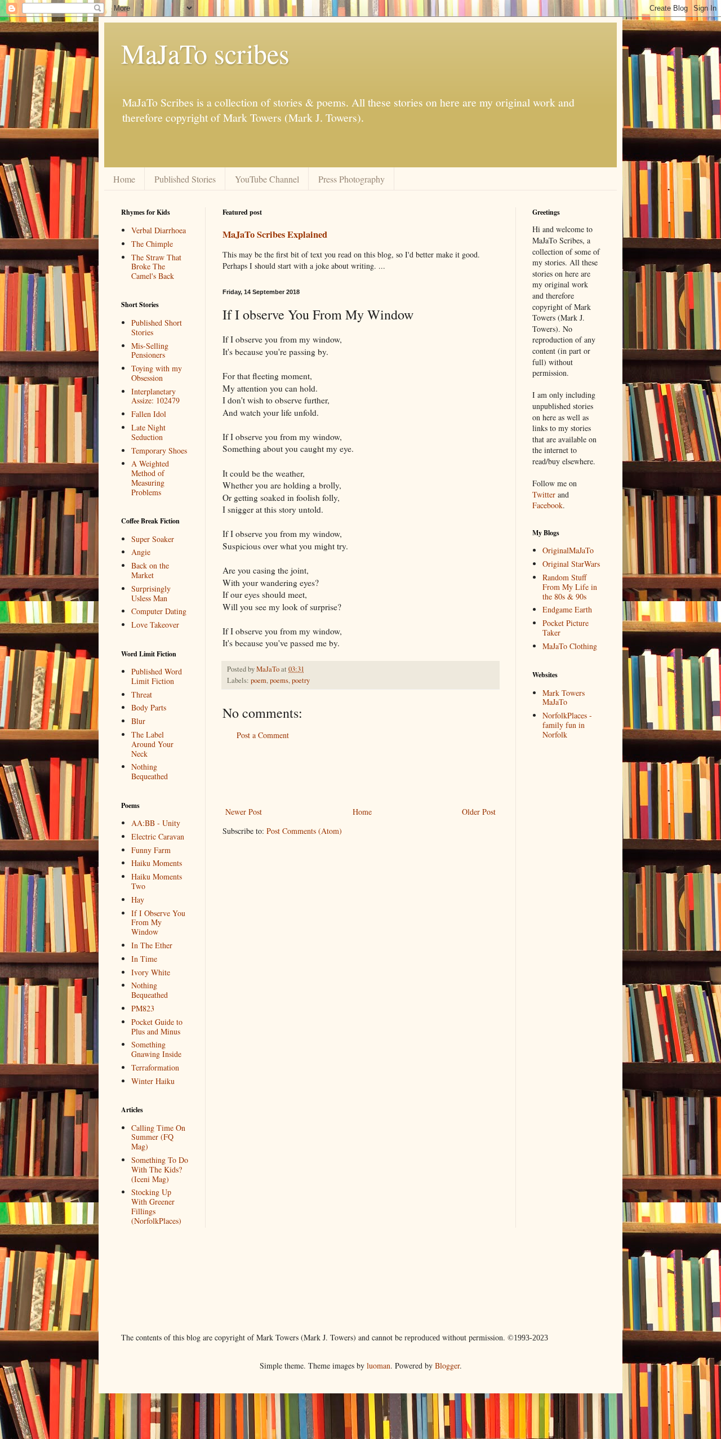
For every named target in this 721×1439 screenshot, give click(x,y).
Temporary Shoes (159, 450)
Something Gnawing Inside (156, 1049)
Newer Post (243, 811)
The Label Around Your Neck (152, 744)
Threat (141, 694)
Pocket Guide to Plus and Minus (157, 1026)
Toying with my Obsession (156, 373)
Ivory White (150, 972)
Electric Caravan (157, 836)
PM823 (142, 1008)
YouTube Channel (267, 179)
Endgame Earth (567, 609)
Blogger (447, 1365)
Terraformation (155, 1067)
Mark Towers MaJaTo (563, 697)
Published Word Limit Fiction (156, 676)
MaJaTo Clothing (569, 646)
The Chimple (152, 243)
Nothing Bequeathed (149, 771)
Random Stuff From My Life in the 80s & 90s (569, 587)
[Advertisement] (326, 161)
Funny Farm (151, 850)
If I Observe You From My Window (158, 923)
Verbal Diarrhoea (158, 230)
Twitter (543, 494)
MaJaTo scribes (205, 53)
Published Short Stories (156, 327)
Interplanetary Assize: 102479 (155, 396)
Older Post (479, 811)
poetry (301, 680)
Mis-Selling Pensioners (149, 350)
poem (258, 680)
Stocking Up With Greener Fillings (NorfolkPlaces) (156, 1206)
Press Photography (351, 179)
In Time (144, 958)
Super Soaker (152, 539)
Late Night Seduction (148, 432)
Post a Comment (263, 735)
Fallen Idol (148, 413)
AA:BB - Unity (155, 823)
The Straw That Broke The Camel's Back (156, 267)
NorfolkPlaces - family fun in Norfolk (567, 725)
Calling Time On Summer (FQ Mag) (158, 1137)
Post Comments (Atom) (304, 830)
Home (124, 179)
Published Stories (185, 179)
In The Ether (151, 945)
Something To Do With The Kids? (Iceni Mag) (159, 1169)
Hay (137, 899)
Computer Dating (158, 611)
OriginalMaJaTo (568, 550)
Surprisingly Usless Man (151, 593)
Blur (138, 721)
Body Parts (148, 707)
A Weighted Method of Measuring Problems (150, 477)
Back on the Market (150, 570)
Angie (140, 552)
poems (279, 680)
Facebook (547, 505)
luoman (378, 1365)
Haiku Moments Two (156, 881)
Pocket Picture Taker (565, 628)
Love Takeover (155, 624)
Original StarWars (571, 563)
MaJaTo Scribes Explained (274, 234)
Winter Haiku (153, 1081)
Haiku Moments (156, 863)
